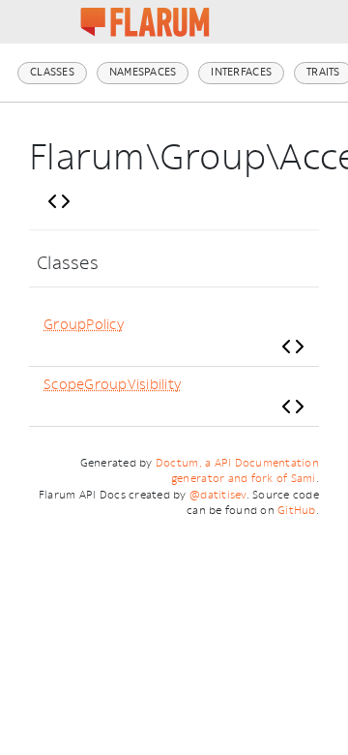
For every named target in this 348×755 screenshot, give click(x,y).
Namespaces (143, 72)
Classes (52, 72)
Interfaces (241, 72)
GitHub (296, 510)
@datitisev (217, 495)
